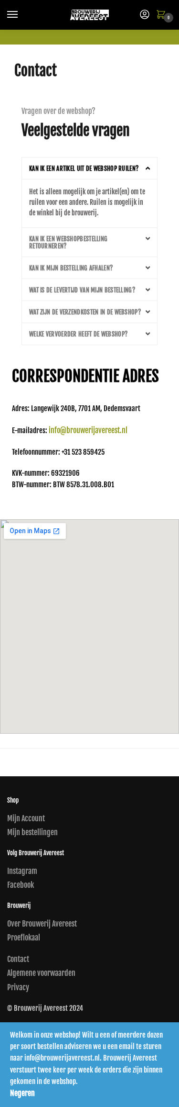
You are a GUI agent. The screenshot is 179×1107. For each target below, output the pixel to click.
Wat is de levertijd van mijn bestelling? (82, 290)
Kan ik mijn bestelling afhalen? (71, 268)
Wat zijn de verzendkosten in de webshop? (85, 312)
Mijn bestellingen (32, 832)
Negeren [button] (22, 1093)
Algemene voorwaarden (41, 973)
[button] (89, 168)
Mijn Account (26, 818)
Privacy (18, 987)
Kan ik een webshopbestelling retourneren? (68, 242)
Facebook (20, 885)
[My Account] (144, 15)
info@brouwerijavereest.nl (88, 430)
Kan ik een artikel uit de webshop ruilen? (83, 168)
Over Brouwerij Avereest (42, 923)
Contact (18, 959)
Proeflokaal (23, 937)
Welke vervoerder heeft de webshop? (78, 334)
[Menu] (21, 15)
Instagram (22, 871)
